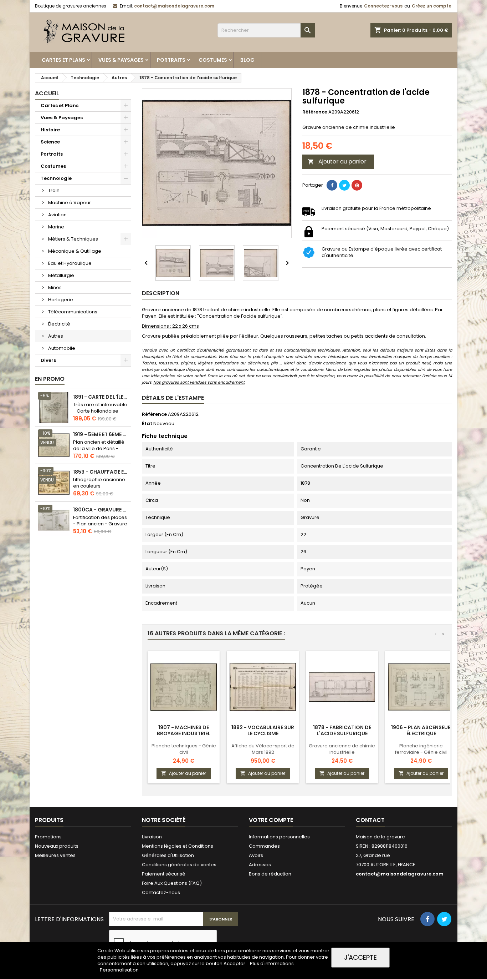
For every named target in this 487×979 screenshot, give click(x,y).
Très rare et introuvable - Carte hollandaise (100, 407)
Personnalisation (119, 970)
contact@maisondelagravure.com (174, 6)
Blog (247, 60)
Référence (314, 112)
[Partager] (332, 185)
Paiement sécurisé (163, 873)
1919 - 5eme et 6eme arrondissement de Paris (100, 435)
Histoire (50, 129)
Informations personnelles (279, 836)
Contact (370, 820)
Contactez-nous (161, 892)
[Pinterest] (357, 185)
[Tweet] (344, 185)
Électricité (59, 324)
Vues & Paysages (121, 60)
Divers (48, 360)
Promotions (48, 836)
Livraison (152, 836)
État (147, 423)
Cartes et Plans (63, 60)
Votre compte (271, 820)
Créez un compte (431, 6)
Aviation (57, 214)
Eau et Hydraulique (70, 263)
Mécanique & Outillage (74, 251)
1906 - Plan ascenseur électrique (421, 730)
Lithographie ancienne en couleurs (99, 482)
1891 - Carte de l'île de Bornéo (100, 397)
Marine (56, 226)
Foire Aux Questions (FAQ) (172, 883)
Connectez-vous (383, 6)
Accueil (47, 93)
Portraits (171, 60)
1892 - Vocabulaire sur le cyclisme (262, 730)
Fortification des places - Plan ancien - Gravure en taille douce (100, 524)
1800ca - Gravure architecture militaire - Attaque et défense (100, 510)
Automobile (61, 348)
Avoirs (256, 855)
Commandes (264, 846)
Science (50, 141)
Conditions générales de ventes (179, 864)
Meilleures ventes (55, 855)
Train (54, 190)
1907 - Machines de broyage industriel (183, 730)
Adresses (260, 864)
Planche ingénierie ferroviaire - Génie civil (421, 749)
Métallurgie (61, 275)
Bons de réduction (270, 873)
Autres (55, 336)
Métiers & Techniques (73, 239)
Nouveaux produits (56, 846)
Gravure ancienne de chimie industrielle (342, 749)
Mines (55, 287)
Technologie (56, 178)
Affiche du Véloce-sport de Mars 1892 (262, 749)
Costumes (213, 60)
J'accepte (360, 957)
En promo (50, 379)
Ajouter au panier (337, 161)
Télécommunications (72, 311)
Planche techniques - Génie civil (184, 749)
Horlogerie (60, 299)
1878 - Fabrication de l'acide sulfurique (342, 730)
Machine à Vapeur (69, 202)
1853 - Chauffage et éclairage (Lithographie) (100, 472)
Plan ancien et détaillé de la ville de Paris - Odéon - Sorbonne (98, 448)
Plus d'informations (272, 963)
